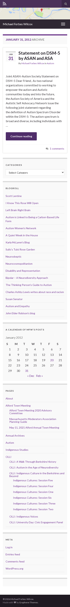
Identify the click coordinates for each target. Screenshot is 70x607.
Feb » (39, 375)
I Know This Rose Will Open (22, 203)
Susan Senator (14, 299)
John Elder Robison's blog (20, 313)
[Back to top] (61, 598)
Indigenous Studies (17, 449)
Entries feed (13, 554)
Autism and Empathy (18, 306)
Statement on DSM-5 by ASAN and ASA (39, 55)
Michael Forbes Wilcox (17, 24)
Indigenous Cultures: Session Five (33, 480)
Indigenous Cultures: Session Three (34, 503)
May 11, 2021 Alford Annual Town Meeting (34, 427)
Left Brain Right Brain (18, 210)
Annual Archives (15, 435)
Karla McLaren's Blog (18, 242)
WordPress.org (14, 568)
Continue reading (21, 136)
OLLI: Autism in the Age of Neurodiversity (33, 467)
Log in (9, 547)
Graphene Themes (28, 602)
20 (52, 360)
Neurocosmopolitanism (19, 263)
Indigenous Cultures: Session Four (33, 486)
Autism (50, 63)
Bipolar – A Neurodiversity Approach (27, 277)
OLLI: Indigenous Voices (23, 516)
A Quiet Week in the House (22, 235)
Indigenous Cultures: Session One (33, 491)
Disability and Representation (23, 270)
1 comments (57, 148)
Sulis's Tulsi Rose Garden (20, 249)
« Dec (30, 375)
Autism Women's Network (21, 228)
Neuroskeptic (13, 256)
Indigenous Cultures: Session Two (33, 509)
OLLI (8, 456)
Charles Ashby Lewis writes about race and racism (35, 292)
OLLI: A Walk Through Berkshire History (32, 461)
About (9, 398)
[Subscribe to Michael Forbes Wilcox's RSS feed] (4, 3)
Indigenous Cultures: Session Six (32, 497)
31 (26, 370)
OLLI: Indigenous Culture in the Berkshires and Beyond (36, 475)
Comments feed (15, 561)
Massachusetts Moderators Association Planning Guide (32, 420)
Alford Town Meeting (18, 405)
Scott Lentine (14, 195)
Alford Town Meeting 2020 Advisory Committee (30, 412)
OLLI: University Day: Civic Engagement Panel (36, 522)
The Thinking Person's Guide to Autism (29, 284)
